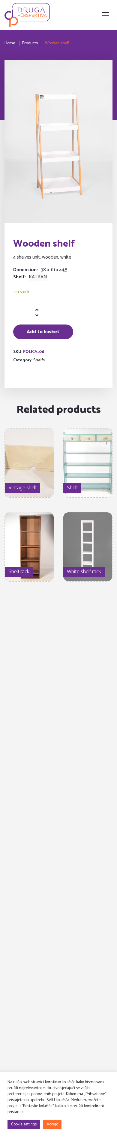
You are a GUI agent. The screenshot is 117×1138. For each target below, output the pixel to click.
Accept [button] (52, 1124)
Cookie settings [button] (24, 1124)
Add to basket (43, 332)
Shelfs (39, 360)
